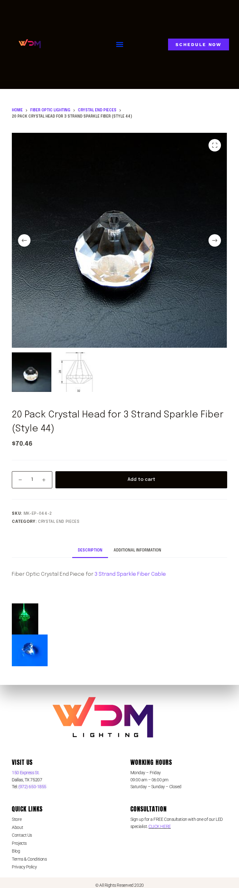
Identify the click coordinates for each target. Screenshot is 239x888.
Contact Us (22, 835)
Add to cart (141, 479)
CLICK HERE (159, 826)
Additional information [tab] (137, 550)
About (17, 827)
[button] (120, 44)
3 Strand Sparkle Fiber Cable (130, 574)
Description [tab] (90, 550)
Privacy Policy (24, 866)
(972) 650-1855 (32, 786)
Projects (19, 843)
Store (16, 819)
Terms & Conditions (29, 859)
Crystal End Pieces (59, 522)
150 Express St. (25, 772)
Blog (16, 850)
